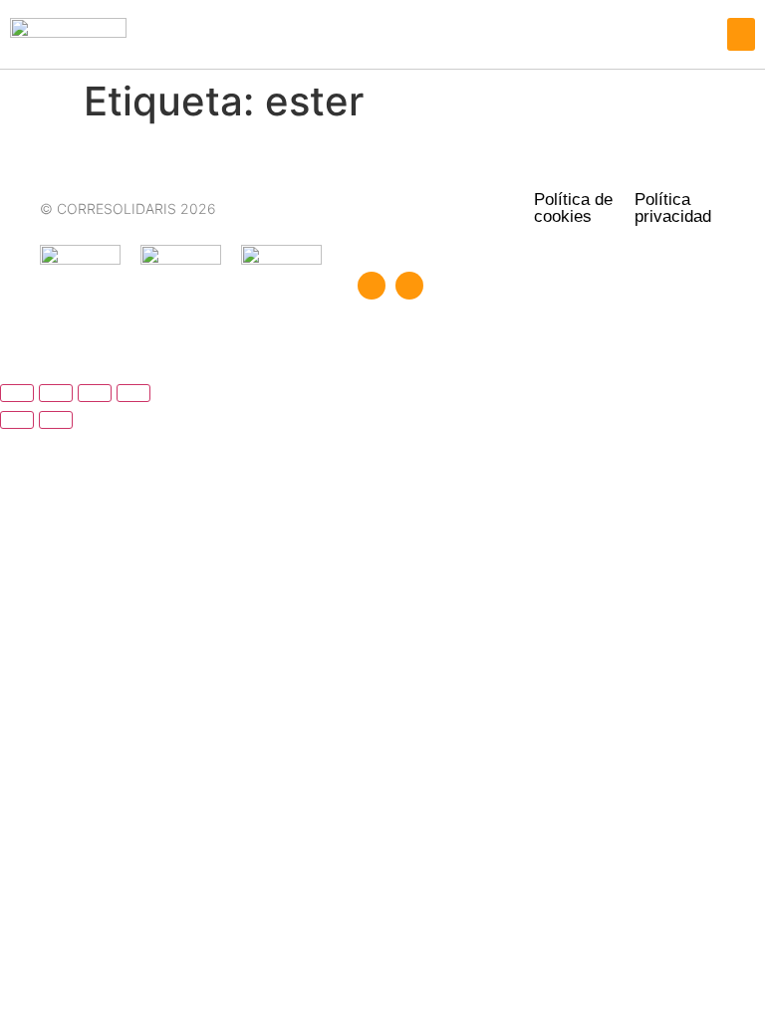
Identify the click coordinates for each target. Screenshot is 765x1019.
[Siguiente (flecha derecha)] (56, 420)
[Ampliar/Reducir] (17, 393)
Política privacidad (673, 208)
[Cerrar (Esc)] (133, 393)
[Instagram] (409, 286)
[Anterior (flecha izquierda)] (17, 420)
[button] (741, 34)
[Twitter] (371, 286)
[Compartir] (95, 393)
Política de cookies (573, 208)
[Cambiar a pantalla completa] (56, 393)
